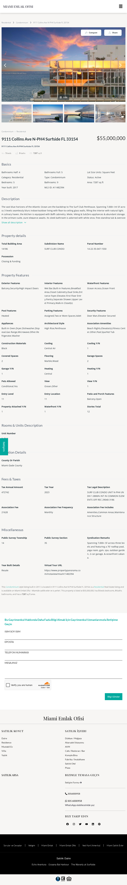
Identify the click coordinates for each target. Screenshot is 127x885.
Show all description (12, 222)
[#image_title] (63, 64)
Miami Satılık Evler (115, 845)
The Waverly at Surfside (83, 864)
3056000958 (73, 793)
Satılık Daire (64, 858)
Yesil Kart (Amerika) (91, 845)
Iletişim (31, 845)
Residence (6, 742)
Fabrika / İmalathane (75, 759)
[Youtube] (86, 824)
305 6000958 (74, 800)
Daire (4, 738)
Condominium (22, 22)
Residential (6, 22)
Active (98, 177)
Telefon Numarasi (17, 652)
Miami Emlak (47, 845)
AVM (67, 746)
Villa (4, 751)
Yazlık (4, 755)
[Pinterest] (99, 824)
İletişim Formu (72, 782)
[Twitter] (80, 824)
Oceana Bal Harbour (58, 864)
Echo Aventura (39, 864)
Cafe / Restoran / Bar (75, 751)
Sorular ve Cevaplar (13, 845)
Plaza (67, 767)
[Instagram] (73, 824)
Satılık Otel (70, 763)
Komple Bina (71, 755)
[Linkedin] (92, 824)
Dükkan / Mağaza (73, 738)
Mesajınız (11, 663)
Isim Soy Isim (12, 631)
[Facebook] (67, 824)
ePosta (9, 642)
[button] (121, 6)
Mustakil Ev (7, 746)
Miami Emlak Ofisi (18, 6)
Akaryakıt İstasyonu (74, 742)
